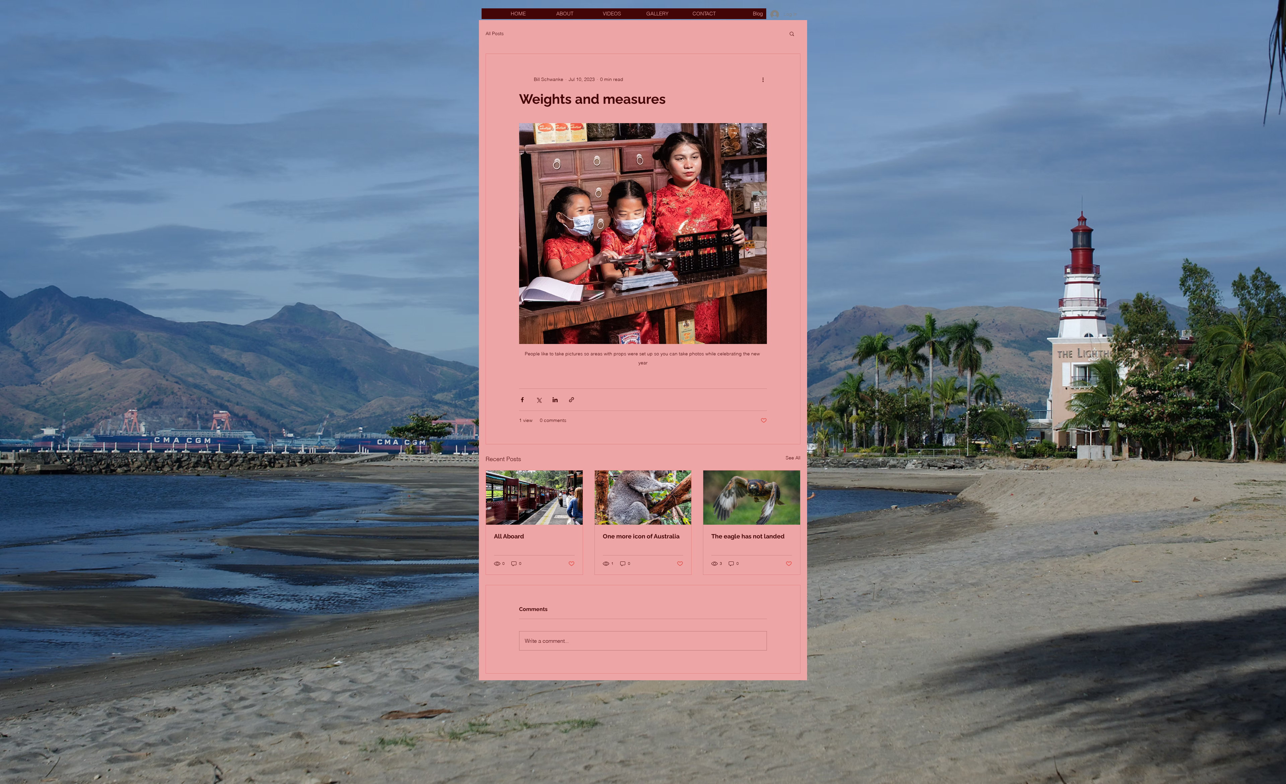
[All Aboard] (534, 497)
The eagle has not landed (748, 536)
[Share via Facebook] (522, 400)
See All (793, 458)
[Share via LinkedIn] (555, 400)
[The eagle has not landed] (751, 497)
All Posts (495, 33)
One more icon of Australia (641, 536)
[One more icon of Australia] (643, 497)
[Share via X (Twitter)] (538, 400)
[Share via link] (571, 400)
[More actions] (763, 79)
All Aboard (509, 536)
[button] (792, 33)
